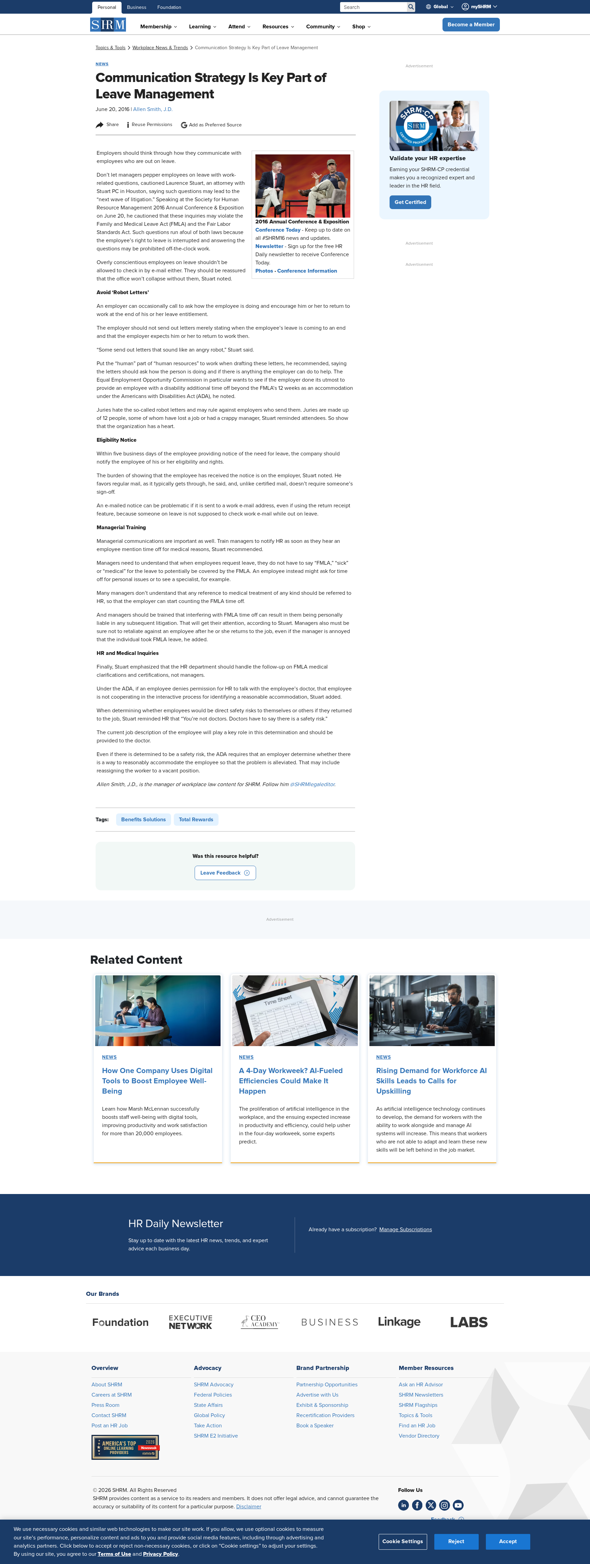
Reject (456, 1541)
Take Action (208, 1425)
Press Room (106, 1405)
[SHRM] (108, 24)
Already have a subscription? (343, 1229)
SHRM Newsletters (421, 1395)
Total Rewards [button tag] (196, 819)
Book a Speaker (315, 1425)
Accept (508, 1541)
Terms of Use (114, 1554)
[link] (111, 48)
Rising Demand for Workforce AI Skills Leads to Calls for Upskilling (431, 1081)
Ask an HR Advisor (421, 1384)
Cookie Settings (402, 1541)
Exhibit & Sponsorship (322, 1405)
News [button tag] (102, 63)
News (109, 1057)
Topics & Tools (415, 1415)
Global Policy (209, 1415)
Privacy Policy (160, 1554)
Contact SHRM (109, 1415)
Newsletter (269, 246)
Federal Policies (213, 1395)
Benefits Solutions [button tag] (143, 819)
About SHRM (107, 1384)
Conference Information (307, 270)
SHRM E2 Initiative (216, 1436)
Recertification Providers (325, 1415)
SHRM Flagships (418, 1405)
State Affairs (208, 1405)
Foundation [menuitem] (169, 7)
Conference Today (277, 230)
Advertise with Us (317, 1395)
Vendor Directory (419, 1436)
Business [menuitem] (136, 7)
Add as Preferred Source (215, 125)
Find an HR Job (417, 1425)
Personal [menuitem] (107, 7)
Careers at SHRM (112, 1395)
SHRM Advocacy (214, 1384)
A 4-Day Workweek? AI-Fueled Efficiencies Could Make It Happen (291, 1081)
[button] (471, 24)
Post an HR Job (110, 1425)
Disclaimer (248, 1506)
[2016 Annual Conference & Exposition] (302, 186)
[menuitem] (442, 7)
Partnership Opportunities (326, 1384)
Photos (264, 270)
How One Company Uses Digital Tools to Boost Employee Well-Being (157, 1081)
